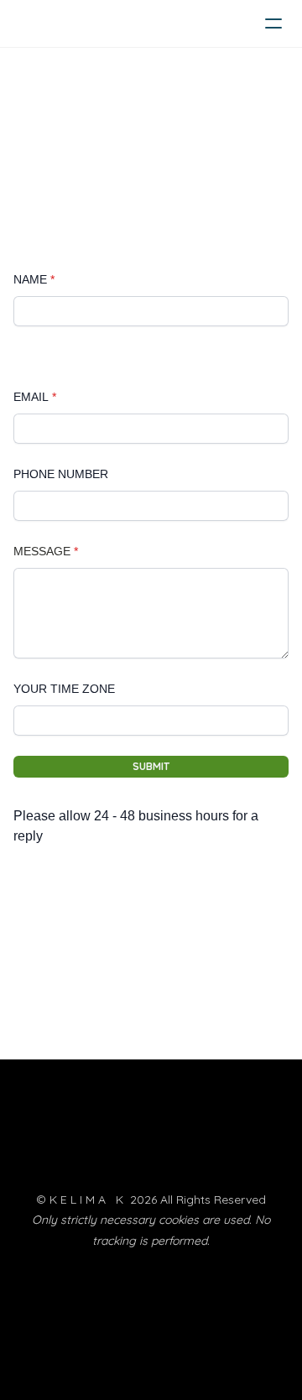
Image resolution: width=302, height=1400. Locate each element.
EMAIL (31, 396)
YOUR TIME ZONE (64, 688)
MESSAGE (41, 551)
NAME (30, 279)
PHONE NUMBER (60, 474)
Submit (151, 766)
